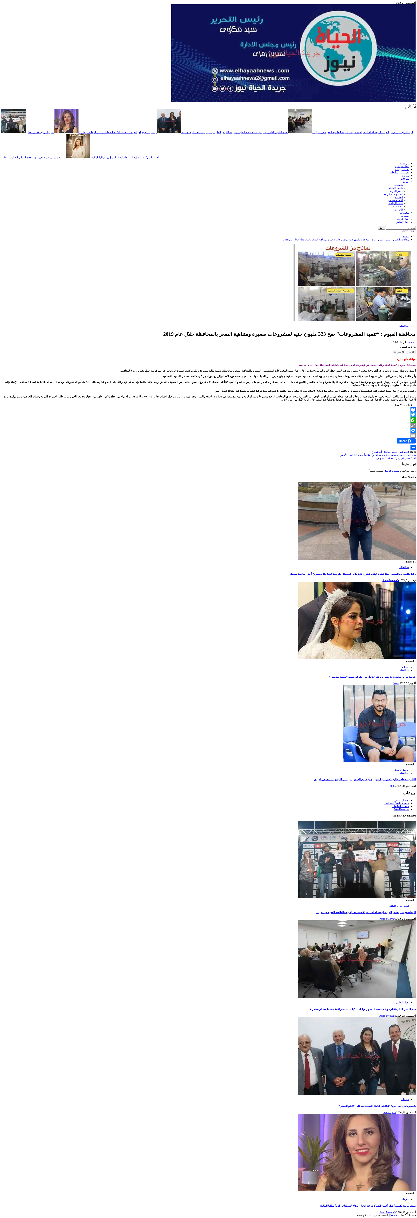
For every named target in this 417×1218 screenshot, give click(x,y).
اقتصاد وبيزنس (395, 200)
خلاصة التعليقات (400, 806)
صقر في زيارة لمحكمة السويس (396, 458)
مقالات (405, 175)
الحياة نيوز (404, 452)
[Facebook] (208, 409)
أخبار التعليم (402, 222)
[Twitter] (208, 414)
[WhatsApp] (208, 420)
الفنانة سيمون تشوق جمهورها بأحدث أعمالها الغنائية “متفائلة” (80, 157)
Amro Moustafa (390, 580)
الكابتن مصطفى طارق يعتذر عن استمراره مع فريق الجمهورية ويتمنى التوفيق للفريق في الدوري (365, 779)
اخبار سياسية (402, 166)
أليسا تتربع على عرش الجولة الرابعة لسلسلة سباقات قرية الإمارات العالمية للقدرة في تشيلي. (366, 912)
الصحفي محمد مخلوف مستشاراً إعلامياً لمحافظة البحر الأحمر (378, 455)
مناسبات (404, 212)
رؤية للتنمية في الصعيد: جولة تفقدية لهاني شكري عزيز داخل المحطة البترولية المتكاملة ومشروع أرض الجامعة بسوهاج (352, 573)
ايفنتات (399, 197)
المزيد (406, 181)
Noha (396, 683)
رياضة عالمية (402, 769)
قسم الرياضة (402, 169)
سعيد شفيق (389, 1112)
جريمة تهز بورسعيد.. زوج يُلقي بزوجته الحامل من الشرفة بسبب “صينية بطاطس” (372, 676)
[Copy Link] (208, 425)
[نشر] (208, 447)
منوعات (405, 178)
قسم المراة (396, 191)
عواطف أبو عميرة (381, 452)
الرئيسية (404, 163)
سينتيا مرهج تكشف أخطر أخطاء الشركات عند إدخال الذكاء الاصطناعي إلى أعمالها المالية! (368, 1205)
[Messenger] (208, 430)
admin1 (411, 342)
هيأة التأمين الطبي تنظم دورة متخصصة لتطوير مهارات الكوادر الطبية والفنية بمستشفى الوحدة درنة (234, 132)
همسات (398, 184)
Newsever (395, 1215)
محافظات (397, 206)
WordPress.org (401, 809)
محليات (405, 215)
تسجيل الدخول (401, 800)
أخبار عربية (403, 219)
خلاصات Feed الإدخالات (396, 803)
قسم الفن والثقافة (399, 172)
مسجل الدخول (392, 470)
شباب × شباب (395, 188)
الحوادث (398, 209)
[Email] (208, 435)
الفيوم (395, 452)
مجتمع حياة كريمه (393, 194)
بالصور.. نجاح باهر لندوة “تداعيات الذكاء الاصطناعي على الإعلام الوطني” (117, 132)
